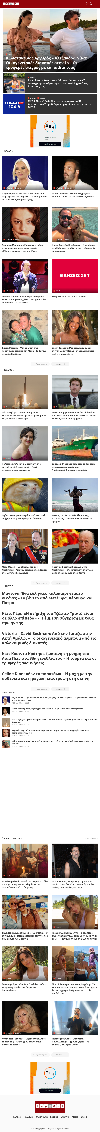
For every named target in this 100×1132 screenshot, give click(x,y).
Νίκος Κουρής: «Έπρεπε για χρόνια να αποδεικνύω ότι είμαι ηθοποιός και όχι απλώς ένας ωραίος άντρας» (73, 884)
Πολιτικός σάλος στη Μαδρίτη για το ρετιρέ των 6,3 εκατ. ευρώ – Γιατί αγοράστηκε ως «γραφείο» (21, 466)
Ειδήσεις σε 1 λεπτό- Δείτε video (69, 296)
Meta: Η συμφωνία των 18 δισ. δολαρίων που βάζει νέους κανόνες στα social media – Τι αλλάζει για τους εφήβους (75, 415)
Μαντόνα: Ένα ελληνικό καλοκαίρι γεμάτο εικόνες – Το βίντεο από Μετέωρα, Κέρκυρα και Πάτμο (47, 598)
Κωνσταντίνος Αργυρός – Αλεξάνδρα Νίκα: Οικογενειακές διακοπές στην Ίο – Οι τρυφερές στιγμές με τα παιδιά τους (46, 62)
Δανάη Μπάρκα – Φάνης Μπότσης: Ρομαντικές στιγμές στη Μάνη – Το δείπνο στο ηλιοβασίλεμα (24, 350)
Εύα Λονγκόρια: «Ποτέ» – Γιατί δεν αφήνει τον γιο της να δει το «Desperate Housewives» (24, 987)
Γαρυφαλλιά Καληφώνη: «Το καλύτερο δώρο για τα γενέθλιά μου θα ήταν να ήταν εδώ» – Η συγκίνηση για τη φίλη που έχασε (74, 935)
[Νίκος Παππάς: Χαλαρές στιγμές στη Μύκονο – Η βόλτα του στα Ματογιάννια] (75, 173)
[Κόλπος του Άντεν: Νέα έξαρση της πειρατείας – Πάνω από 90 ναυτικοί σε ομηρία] (75, 495)
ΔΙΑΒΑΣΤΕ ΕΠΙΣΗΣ (12, 838)
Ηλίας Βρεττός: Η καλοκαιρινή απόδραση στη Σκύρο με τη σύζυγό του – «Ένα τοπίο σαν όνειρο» (73, 248)
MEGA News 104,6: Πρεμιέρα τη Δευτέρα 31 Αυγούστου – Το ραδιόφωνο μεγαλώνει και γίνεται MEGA (59, 104)
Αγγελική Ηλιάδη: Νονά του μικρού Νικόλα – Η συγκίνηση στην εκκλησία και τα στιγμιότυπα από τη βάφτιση (25, 884)
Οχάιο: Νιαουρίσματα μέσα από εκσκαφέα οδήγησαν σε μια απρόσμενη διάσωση (24, 517)
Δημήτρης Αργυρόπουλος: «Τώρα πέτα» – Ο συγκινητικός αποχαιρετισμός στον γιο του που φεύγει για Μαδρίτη (25, 935)
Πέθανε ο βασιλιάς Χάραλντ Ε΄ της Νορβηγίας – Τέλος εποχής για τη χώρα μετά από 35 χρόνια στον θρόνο (72, 569)
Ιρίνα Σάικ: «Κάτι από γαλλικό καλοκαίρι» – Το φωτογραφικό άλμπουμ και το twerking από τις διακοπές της (58, 83)
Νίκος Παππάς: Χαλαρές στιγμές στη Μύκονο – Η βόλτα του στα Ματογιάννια (73, 195)
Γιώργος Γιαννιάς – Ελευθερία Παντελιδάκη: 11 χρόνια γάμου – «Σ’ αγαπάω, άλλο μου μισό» (70, 1041)
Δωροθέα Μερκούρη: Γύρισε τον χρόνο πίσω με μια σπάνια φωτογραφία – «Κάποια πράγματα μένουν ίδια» (22, 248)
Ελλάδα (10, 54)
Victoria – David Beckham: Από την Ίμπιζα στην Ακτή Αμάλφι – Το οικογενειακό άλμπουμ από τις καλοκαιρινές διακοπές (49, 638)
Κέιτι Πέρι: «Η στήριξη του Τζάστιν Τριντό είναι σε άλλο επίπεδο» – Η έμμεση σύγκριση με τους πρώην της (47, 618)
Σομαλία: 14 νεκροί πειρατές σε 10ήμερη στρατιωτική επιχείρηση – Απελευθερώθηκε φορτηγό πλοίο (73, 466)
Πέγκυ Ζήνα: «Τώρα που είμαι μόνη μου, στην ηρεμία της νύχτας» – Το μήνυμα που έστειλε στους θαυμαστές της (24, 196)
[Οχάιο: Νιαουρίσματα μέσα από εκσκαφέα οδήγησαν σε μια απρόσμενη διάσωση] (25, 495)
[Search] (90, 4)
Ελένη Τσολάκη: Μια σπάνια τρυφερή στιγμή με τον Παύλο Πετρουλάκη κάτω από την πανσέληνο (73, 350)
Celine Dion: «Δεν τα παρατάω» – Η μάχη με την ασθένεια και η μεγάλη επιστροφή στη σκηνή (47, 676)
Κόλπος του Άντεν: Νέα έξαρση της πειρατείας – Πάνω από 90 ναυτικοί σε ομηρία (72, 518)
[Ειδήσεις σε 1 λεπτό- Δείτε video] (75, 276)
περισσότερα (90, 838)
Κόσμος (8, 407)
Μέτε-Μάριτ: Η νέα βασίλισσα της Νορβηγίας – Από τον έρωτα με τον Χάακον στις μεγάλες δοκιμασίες (24, 569)
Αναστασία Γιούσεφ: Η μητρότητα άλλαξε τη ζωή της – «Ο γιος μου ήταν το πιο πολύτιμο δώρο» (24, 1041)
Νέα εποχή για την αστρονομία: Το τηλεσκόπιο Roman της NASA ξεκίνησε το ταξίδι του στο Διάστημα (24, 415)
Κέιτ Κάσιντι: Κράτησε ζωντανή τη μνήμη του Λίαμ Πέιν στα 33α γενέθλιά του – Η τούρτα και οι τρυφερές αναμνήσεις (49, 658)
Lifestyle (33, 98)
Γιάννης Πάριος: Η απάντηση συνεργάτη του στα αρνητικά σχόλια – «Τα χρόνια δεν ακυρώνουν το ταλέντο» (24, 299)
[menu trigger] (95, 4)
